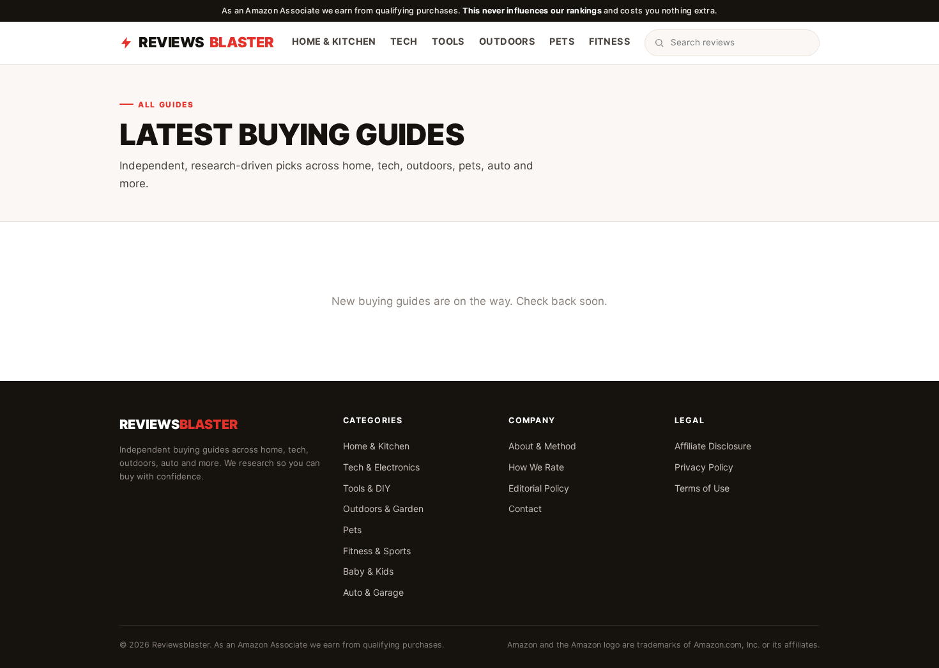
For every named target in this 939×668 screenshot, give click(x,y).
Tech (404, 42)
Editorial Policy (538, 488)
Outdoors (507, 42)
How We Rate (536, 467)
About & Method (542, 445)
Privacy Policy (704, 467)
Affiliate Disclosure (713, 445)
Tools (448, 42)
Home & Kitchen (334, 42)
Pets (562, 42)
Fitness (609, 42)
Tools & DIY (366, 488)
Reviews (206, 42)
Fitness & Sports (377, 550)
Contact (525, 508)
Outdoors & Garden (383, 508)
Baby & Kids (368, 571)
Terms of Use (702, 488)
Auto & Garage (373, 592)
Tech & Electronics (381, 467)
